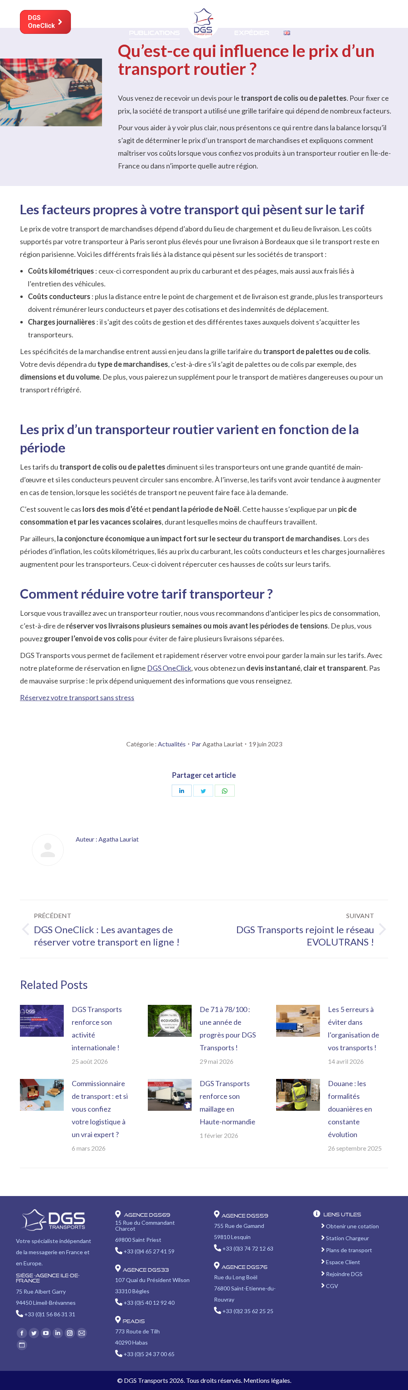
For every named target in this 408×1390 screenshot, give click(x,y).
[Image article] (42, 1021)
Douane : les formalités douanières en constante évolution (350, 1109)
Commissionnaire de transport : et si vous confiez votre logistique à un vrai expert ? (100, 1109)
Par (217, 744)
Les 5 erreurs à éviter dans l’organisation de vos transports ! (353, 1028)
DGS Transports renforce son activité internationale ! (97, 1028)
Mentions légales (266, 1380)
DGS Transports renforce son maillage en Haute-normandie (227, 1102)
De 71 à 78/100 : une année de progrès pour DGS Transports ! (228, 1028)
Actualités (172, 744)
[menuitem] (102, 11)
